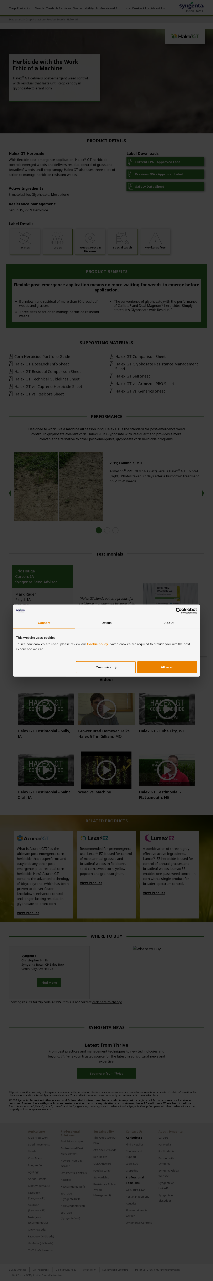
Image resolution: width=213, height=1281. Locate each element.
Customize (103, 667)
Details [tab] (107, 622)
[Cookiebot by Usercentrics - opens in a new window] (179, 610)
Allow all (167, 667)
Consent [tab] (44, 622)
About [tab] (168, 622)
